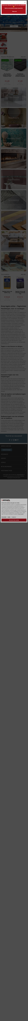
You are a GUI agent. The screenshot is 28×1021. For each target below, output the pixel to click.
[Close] (25, 2)
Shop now (14, 11)
